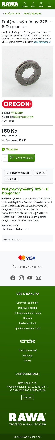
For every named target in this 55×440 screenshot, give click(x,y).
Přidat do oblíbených (19, 172)
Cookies (27, 318)
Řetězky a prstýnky (23, 116)
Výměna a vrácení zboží (27, 328)
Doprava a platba (27, 307)
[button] (33, 4)
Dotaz (13, 178)
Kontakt (27, 397)
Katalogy (27, 355)
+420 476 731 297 (29, 267)
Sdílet (41, 172)
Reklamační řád (27, 323)
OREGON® (17, 112)
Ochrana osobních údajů (27, 313)
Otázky (27, 360)
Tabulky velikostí (27, 350)
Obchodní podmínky (27, 302)
